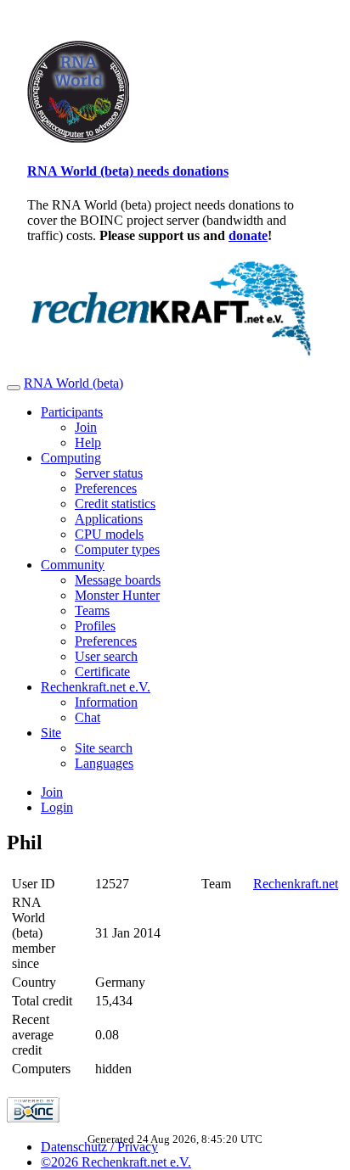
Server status (109, 473)
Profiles (95, 626)
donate (248, 235)
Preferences (106, 488)
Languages (104, 763)
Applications (109, 519)
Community (72, 564)
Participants (72, 412)
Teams (92, 610)
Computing (71, 458)
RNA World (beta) (73, 383)
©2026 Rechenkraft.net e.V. (116, 1162)
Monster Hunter (117, 595)
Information (106, 702)
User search (106, 656)
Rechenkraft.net (295, 883)
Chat (87, 717)
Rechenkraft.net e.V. (95, 687)
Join (86, 427)
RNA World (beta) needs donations (128, 171)
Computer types (117, 549)
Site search (104, 748)
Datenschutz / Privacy (99, 1146)
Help (88, 442)
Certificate (102, 671)
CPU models (109, 534)
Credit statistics (115, 503)
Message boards (118, 580)
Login (57, 807)
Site (51, 732)
